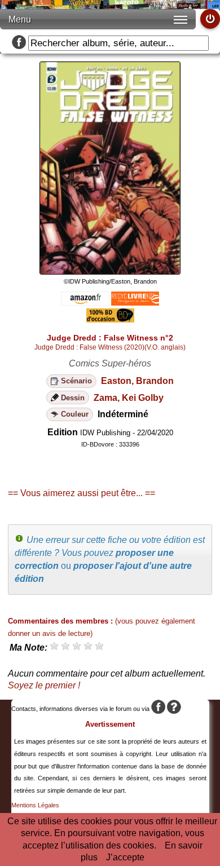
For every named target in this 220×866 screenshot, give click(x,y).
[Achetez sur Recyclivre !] (135, 302)
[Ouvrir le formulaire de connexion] (210, 19)
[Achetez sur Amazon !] (85, 302)
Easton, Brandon (137, 381)
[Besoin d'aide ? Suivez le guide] (174, 708)
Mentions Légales (35, 805)
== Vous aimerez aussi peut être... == (81, 493)
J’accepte (125, 857)
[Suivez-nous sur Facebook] (19, 43)
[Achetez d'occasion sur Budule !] (110, 319)
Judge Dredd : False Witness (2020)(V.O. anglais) (110, 347)
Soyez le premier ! (44, 685)
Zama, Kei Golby (129, 398)
